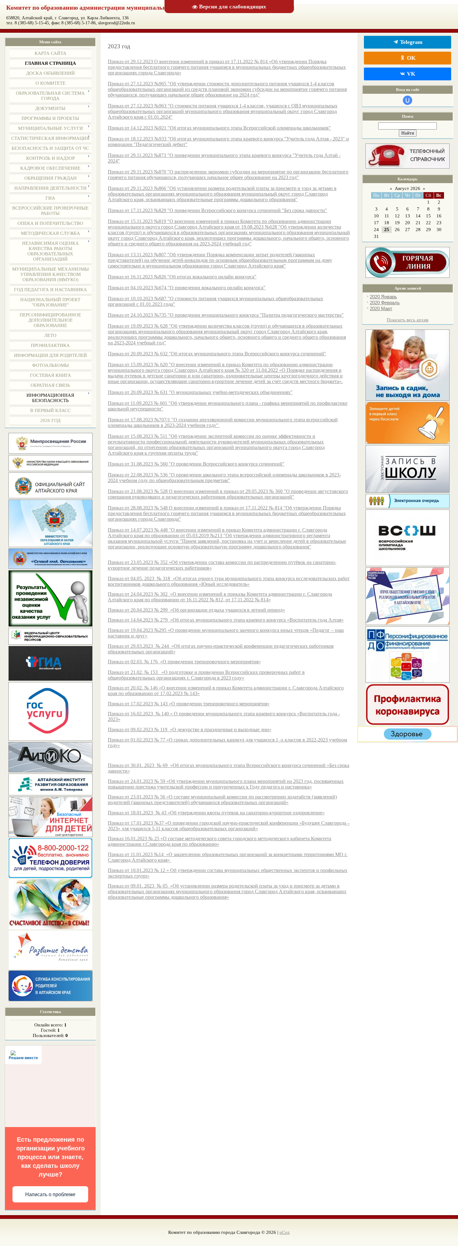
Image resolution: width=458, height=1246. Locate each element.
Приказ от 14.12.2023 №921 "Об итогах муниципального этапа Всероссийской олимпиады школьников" (219, 127)
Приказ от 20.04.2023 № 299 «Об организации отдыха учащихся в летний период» (196, 610)
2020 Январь (383, 296)
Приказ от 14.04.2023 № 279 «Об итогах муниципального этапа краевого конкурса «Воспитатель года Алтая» (226, 620)
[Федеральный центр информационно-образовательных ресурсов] (50, 643)
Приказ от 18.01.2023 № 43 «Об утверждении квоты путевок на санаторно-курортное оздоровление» (216, 812)
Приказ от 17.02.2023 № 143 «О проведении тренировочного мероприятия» (189, 703)
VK (410, 74)
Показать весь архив (407, 319)
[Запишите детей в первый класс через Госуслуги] (407, 442)
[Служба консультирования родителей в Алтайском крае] (50, 999)
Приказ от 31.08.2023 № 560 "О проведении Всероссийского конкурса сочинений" (196, 464)
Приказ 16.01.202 (126, 838)
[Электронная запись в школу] (407, 491)
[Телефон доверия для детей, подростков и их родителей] (50, 876)
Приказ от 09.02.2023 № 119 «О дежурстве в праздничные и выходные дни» (189, 729)
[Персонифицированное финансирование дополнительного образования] (407, 681)
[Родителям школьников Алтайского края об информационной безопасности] (50, 835)
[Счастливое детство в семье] (50, 927)
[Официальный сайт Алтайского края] (50, 496)
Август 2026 (407, 188)
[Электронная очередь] (407, 506)
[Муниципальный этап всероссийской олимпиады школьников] (407, 564)
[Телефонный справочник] (407, 166)
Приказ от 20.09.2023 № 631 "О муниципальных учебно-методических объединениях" (200, 392)
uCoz (284, 1232)
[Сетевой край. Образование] (50, 567)
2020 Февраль (385, 302)
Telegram (410, 42)
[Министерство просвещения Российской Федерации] (50, 452)
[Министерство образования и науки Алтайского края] (50, 545)
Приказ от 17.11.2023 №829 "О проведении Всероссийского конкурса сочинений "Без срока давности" (217, 210)
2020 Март (381, 308)
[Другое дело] (407, 740)
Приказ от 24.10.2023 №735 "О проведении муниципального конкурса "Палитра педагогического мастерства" (226, 315)
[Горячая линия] (407, 276)
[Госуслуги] (50, 739)
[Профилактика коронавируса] (407, 723)
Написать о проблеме (50, 1194)
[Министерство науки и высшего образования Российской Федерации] (50, 469)
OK (410, 58)
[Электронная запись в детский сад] (407, 399)
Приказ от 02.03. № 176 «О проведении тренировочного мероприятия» (184, 661)
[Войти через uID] (407, 100)
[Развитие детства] (50, 967)
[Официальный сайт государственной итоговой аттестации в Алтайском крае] (50, 679)
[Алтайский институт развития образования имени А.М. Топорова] (50, 793)
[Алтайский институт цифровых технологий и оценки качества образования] (50, 770)
